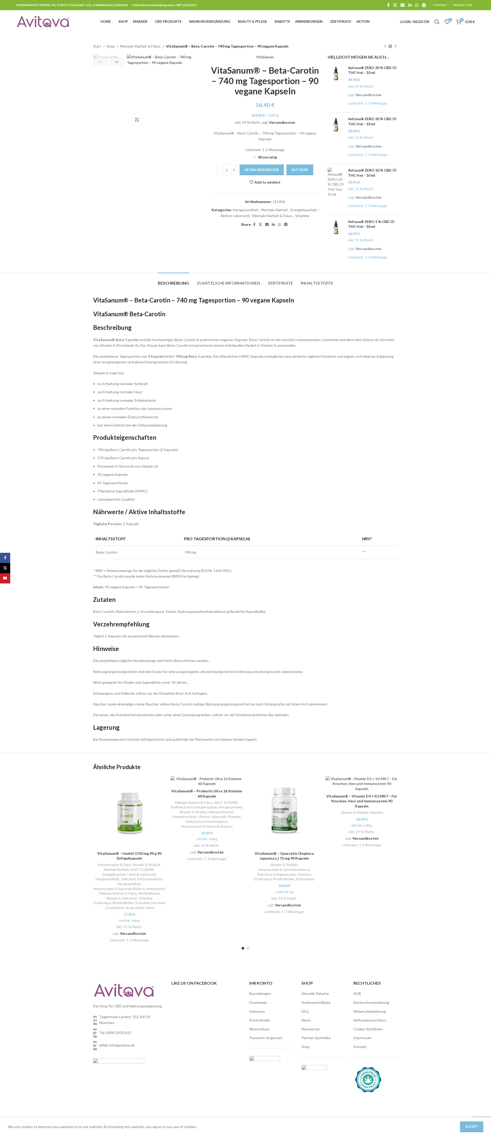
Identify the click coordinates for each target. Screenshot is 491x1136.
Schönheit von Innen (150, 903)
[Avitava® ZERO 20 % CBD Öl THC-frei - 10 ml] (336, 138)
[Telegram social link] (424, 5)
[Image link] (123, 990)
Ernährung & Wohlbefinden (113, 903)
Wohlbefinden (149, 893)
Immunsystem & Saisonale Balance (119, 889)
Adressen (257, 1011)
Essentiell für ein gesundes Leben (130, 908)
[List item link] (128, 1032)
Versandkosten (282, 122)
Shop (111, 46)
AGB (357, 993)
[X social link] (395, 5)
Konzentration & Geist (114, 865)
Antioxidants (155, 889)
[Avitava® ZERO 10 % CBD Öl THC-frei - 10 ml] (336, 189)
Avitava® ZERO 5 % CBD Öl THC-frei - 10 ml (371, 224)
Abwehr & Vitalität (146, 865)
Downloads (258, 1002)
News (306, 1020)
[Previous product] (385, 46)
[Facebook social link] (388, 5)
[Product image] (129, 812)
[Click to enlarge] (137, 119)
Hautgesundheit (107, 879)
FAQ (305, 1011)
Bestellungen (260, 993)
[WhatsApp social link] (416, 5)
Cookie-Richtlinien (368, 1029)
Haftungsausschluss (369, 1020)
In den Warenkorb (262, 170)
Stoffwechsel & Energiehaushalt (194, 807)
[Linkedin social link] (409, 5)
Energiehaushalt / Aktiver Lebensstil (129, 874)
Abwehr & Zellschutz (121, 898)
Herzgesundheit (246, 210)
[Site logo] (43, 21)
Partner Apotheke (316, 1038)
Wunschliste (259, 1029)
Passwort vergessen (265, 1038)
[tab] (173, 280)
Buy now (300, 170)
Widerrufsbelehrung (369, 1011)
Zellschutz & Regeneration (276, 874)
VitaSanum (265, 57)
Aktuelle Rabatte (315, 993)
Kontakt (360, 1046)
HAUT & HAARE (142, 870)
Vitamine (302, 215)
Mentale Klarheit (274, 210)
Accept (471, 1126)
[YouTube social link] (5, 578)
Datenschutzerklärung (371, 1002)
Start (97, 46)
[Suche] (437, 22)
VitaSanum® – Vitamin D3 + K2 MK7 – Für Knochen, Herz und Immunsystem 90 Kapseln (361, 801)
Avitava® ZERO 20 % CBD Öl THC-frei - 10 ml (372, 121)
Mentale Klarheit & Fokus (140, 46)
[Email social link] (402, 5)
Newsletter (311, 1029)
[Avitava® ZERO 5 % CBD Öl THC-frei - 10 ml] (336, 241)
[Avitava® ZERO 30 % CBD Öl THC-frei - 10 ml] (336, 87)
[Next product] (395, 46)
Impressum (362, 1038)
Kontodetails (259, 1020)
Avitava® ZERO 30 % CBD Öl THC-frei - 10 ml (372, 70)
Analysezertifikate (316, 1002)
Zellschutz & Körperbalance (141, 879)
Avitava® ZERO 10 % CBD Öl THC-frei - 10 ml (372, 172)
